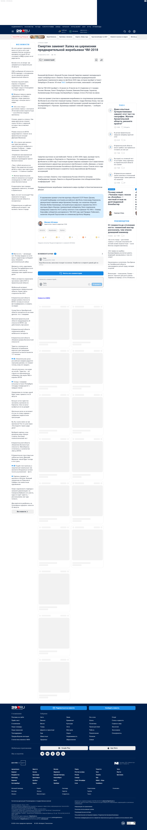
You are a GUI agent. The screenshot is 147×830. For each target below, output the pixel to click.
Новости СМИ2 (44, 298)
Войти (45, 285)
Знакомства (29, 26)
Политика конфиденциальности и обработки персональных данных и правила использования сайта (104, 641)
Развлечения (94, 556)
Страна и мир (116, 547)
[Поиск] (124, 31)
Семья (91, 563)
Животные (44, 560)
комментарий (48, 60)
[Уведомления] (129, 31)
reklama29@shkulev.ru (108, 624)
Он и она (92, 540)
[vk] (48, 577)
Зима (68, 540)
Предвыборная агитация (20, 560)
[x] (63, 577)
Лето (68, 550)
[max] (58, 577)
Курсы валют (76, 26)
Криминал (70, 544)
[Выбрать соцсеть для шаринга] (102, 60)
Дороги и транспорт (47, 553)
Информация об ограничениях (83, 630)
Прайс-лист (16, 544)
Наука (68, 556)
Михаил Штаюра (51, 222)
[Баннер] (37, 37)
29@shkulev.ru (33, 639)
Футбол (62, 230)
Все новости (22, 44)
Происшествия (94, 550)
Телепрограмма (48, 26)
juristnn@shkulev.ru (57, 641)
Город (42, 550)
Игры (89, 26)
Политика (92, 547)
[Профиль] (134, 31)
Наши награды (17, 550)
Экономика (116, 553)
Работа (91, 553)
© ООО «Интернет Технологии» (43, 646)
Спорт (114, 540)
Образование (71, 563)
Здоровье (43, 563)
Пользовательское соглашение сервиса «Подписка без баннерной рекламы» (97, 638)
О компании (16, 547)
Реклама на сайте (18, 540)
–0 (101, 268)
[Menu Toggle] (12, 31)
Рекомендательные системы (83, 635)
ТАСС (63, 82)
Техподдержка (17, 556)
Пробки (74, 31)
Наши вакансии (17, 553)
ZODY (84, 26)
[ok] (53, 577)
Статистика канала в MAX (21, 563)
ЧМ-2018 (42, 230)
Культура (69, 547)
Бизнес (42, 544)
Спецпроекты (117, 556)
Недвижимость (17, 26)
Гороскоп (65, 26)
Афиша (58, 26)
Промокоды (97, 26)
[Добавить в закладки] (96, 60)
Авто (42, 540)
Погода (38, 26)
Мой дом (69, 553)
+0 (95, 268)
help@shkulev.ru (24, 642)
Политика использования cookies (84, 632)
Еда (41, 556)
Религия (92, 560)
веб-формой (44, 642)
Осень (91, 544)
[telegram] (42, 577)
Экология (115, 550)
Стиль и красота (118, 544)
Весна (42, 547)
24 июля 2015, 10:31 (43, 54)
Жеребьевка (52, 230)
